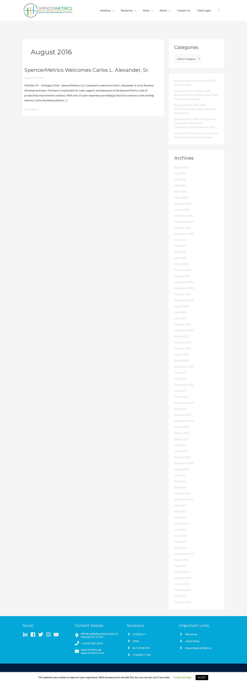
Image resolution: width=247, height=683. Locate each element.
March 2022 (181, 360)
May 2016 (180, 481)
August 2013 (181, 559)
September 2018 (184, 420)
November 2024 (183, 288)
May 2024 (180, 318)
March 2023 (181, 336)
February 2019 (182, 414)
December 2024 (183, 282)
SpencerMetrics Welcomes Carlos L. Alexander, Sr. (86, 70)
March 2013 (181, 571)
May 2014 (180, 541)
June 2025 (180, 245)
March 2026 (181, 197)
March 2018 (181, 426)
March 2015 (181, 523)
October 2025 (182, 227)
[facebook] (34, 634)
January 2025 (182, 276)
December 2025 (183, 215)
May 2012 (180, 595)
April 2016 (180, 487)
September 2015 (184, 499)
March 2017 (181, 451)
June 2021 (180, 372)
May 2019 (180, 408)
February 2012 (182, 602)
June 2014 (180, 535)
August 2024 (181, 306)
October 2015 (182, 493)
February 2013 (182, 577)
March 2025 (181, 263)
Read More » (31, 109)
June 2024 (180, 312)
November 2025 (183, 221)
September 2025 (184, 233)
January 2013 (182, 583)
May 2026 (180, 185)
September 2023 (184, 330)
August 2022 (181, 354)
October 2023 (182, 324)
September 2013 (184, 553)
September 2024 (184, 300)
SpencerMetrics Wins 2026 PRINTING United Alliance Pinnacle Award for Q (195, 109)
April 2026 (180, 191)
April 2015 (180, 517)
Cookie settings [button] (182, 677)
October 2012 (182, 589)
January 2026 (182, 209)
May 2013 (180, 565)
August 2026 (181, 167)
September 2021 (184, 366)
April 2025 (180, 257)
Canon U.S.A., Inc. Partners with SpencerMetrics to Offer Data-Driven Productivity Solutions (196, 94)
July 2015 (179, 505)
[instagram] (49, 634)
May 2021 (180, 378)
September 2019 (184, 402)
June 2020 (180, 390)
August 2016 (181, 469)
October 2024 (182, 294)
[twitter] (41, 634)
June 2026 (180, 179)
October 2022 (182, 348)
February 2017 (182, 457)
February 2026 (182, 203)
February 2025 (182, 269)
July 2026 (179, 173)
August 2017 (181, 439)
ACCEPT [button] (202, 677)
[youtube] (57, 634)
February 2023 (182, 342)
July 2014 (179, 529)
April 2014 (180, 547)
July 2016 (179, 475)
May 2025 (180, 251)
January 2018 (182, 432)
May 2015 (180, 511)
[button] (107, 10)
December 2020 (183, 384)
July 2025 (179, 239)
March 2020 (181, 396)
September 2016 (184, 463)
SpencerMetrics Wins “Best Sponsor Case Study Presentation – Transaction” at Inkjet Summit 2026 (195, 123)
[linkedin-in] (26, 634)
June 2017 (180, 445)
